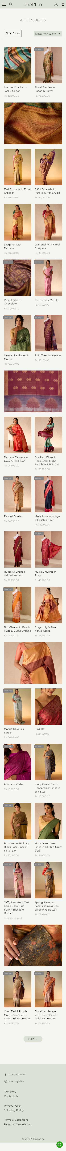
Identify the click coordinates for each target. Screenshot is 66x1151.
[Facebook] (6, 1074)
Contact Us (11, 1096)
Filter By (10, 33)
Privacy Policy (12, 1105)
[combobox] (48, 33)
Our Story (10, 1091)
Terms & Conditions (16, 1119)
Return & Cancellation (17, 1124)
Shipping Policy (14, 1110)
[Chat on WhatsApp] (59, 1144)
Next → (33, 1038)
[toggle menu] (4, 4)
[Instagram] (6, 1081)
